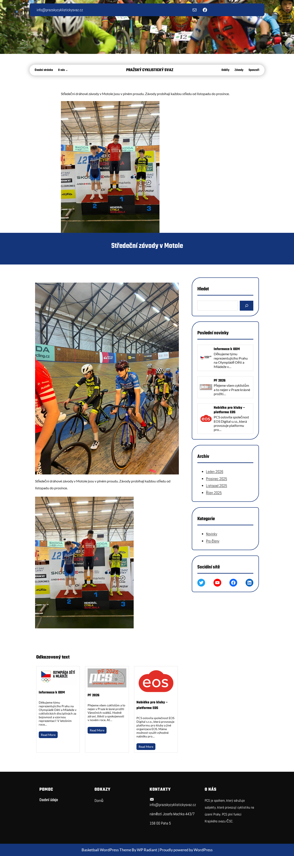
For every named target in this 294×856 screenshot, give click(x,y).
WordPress (203, 849)
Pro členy (212, 540)
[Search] (246, 305)
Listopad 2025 (216, 485)
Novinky (211, 534)
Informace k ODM (52, 692)
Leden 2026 (214, 471)
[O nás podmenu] (68, 70)
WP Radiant (147, 849)
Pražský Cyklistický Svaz (149, 70)
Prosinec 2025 (216, 478)
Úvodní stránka (44, 70)
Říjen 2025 (214, 492)
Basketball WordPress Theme (107, 849)
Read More (48, 735)
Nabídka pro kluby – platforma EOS (152, 705)
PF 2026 (93, 695)
